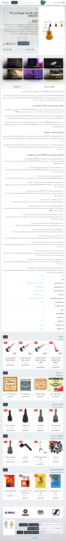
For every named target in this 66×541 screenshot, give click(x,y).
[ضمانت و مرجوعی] (36, 49)
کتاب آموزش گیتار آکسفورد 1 (10, 491)
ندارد (43, 310)
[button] (59, 3)
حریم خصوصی (59, 532)
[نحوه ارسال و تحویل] (13, 49)
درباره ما (56, 524)
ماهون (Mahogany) (39, 294)
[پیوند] (43, 2)
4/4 (43, 279)
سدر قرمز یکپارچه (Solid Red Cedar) (35, 283)
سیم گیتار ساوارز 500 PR (56, 394)
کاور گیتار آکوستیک (25, 425)
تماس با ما (51, 528)
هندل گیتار (25, 457)
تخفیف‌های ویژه (59, 528)
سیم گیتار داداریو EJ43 (40, 394)
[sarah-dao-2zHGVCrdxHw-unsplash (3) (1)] (12, 74)
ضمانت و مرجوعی (30, 49)
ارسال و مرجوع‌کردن (50, 532)
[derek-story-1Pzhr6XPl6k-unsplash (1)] (12, 63)
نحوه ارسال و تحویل (7, 49)
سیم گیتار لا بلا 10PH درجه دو (10, 394)
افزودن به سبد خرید (23, 43)
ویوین (33, 537)
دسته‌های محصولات (48, 524)
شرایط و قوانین (44, 528)
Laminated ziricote (39, 287)
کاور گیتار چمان (40, 425)
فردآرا (36, 537)
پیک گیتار (56, 457)
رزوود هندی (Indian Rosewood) (36, 298)
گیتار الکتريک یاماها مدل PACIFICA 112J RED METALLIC (55, 360)
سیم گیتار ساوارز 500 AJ (25, 394)
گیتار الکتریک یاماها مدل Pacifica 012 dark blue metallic (40, 360)
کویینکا (36, 9)
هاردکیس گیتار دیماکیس (56, 425)
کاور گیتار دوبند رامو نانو (10, 425)
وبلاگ (61, 524)
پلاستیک (42, 325)
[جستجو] (21, 2)
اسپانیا (42, 321)
